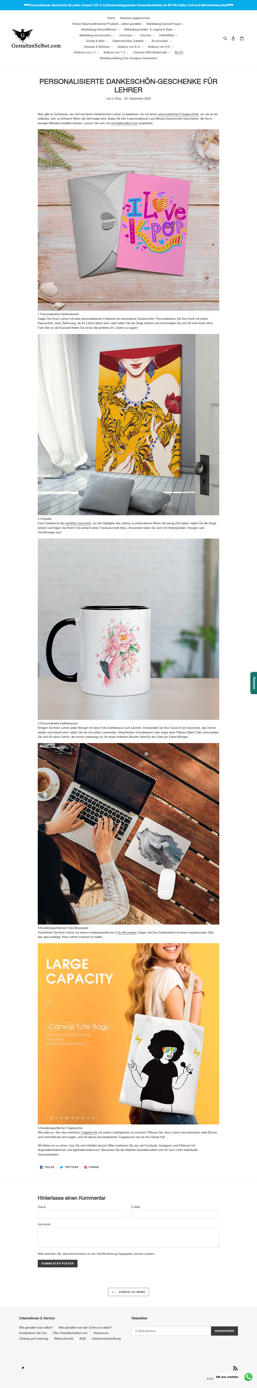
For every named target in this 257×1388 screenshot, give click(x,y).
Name (42, 1207)
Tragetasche (89, 1132)
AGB (82, 1338)
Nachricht (44, 1224)
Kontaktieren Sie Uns (33, 1333)
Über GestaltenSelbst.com (70, 1333)
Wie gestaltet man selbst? (36, 1327)
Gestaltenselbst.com (124, 123)
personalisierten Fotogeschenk (178, 114)
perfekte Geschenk (78, 523)
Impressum (101, 1333)
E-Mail (136, 1207)
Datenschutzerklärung (106, 1338)
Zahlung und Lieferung (33, 1338)
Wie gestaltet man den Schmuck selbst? (85, 1327)
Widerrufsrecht (63, 1338)
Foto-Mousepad (126, 932)
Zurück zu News (131, 1291)
